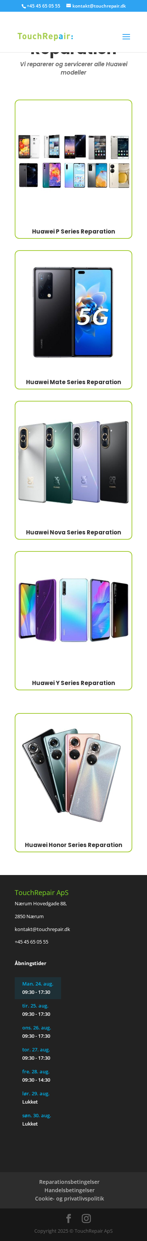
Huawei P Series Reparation (73, 231)
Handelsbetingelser (69, 1190)
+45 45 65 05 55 (31, 941)
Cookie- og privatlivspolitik (69, 1198)
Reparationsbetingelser (69, 1181)
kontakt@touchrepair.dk (42, 929)
